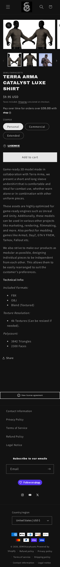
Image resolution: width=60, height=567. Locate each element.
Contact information (23, 562)
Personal (13, 126)
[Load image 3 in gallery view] (45, 60)
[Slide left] (3, 60)
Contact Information (19, 411)
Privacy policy (45, 551)
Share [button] (10, 358)
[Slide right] (56, 60)
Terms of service (21, 556)
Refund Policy (15, 436)
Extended (13, 135)
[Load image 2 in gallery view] (30, 60)
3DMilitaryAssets (27, 546)
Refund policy (27, 551)
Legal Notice (14, 445)
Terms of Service (16, 428)
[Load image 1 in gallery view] (14, 60)
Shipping (22, 102)
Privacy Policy (15, 419)
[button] (8, 6)
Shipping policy (42, 556)
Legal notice (44, 562)
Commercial (37, 126)
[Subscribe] (49, 469)
